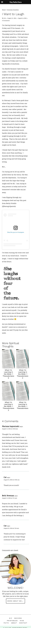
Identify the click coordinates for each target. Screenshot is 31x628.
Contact (23, 623)
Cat (5, 18)
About (14, 623)
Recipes (18, 618)
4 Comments (6, 21)
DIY (10, 618)
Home (4, 10)
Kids (22, 620)
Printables (12, 620)
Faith (6, 623)
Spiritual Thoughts (13, 10)
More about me (14, 601)
